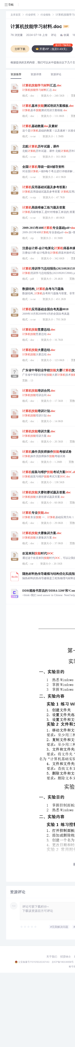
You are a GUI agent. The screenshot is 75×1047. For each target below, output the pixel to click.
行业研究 (31, 14)
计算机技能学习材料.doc (37, 26)
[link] (16, 14)
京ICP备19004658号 (63, 961)
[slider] (29, 927)
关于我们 (51, 956)
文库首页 (16, 14)
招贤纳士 (65, 956)
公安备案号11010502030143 (33, 961)
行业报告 (46, 14)
